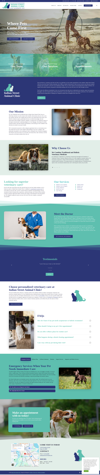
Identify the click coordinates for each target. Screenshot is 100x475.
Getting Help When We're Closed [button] (17, 393)
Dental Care (79, 187)
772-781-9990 (41, 298)
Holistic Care (80, 186)
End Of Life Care (60, 189)
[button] (14, 38)
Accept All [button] (86, 471)
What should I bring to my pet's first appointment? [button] (54, 328)
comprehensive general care (36, 189)
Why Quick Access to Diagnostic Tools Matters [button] (20, 389)
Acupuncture (80, 189)
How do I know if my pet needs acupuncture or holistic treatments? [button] (60, 323)
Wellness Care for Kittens (61, 184)
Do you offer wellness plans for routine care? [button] (52, 334)
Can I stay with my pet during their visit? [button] (51, 345)
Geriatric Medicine (60, 187)
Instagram (56, 299)
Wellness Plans (80, 184)
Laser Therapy (59, 190)
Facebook (50, 299)
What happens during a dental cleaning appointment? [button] (55, 339)
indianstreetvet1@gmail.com (46, 457)
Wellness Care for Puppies (61, 186)
